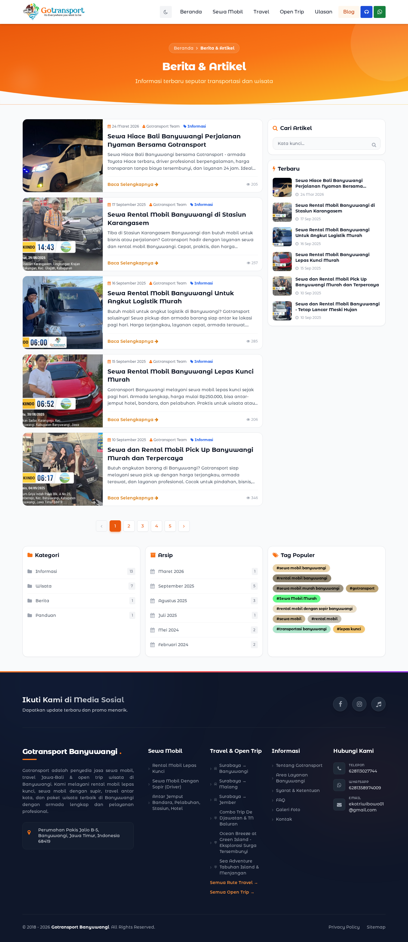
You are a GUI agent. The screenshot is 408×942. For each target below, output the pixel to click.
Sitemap (376, 927)
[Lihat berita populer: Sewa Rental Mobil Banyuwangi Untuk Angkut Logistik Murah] (282, 236)
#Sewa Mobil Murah (297, 598)
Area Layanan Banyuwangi (292, 778)
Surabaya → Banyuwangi (233, 768)
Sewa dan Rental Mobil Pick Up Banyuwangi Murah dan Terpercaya (337, 282)
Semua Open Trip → (232, 892)
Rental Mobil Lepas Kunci (174, 768)
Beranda (191, 12)
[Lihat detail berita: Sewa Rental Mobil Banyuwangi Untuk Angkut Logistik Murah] (63, 312)
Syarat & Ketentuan (298, 790)
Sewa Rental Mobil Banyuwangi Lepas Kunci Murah (332, 257)
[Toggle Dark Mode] (166, 12)
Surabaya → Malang (232, 784)
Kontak (284, 819)
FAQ (280, 800)
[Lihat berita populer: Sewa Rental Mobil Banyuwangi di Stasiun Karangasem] (282, 212)
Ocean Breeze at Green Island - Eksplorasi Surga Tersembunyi (238, 842)
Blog (349, 12)
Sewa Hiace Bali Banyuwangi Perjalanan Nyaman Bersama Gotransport (329, 186)
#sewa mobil (289, 619)
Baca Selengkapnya (131, 184)
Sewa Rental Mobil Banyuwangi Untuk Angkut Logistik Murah (332, 232)
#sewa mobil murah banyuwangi (308, 588)
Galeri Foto (288, 809)
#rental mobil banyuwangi (302, 578)
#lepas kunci (349, 629)
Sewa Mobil (228, 12)
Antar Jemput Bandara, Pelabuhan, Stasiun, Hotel (176, 802)
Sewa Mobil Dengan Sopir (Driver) (175, 784)
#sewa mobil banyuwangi (301, 568)
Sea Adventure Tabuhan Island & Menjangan (239, 867)
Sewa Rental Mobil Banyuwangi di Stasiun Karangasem (335, 208)
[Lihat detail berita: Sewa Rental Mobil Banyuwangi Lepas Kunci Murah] (63, 390)
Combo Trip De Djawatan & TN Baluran (237, 818)
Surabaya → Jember (232, 799)
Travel (261, 12)
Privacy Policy (344, 927)
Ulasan (323, 12)
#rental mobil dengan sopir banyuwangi (315, 608)
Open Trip (292, 12)
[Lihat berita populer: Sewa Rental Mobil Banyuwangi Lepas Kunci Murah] (282, 261)
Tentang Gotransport (299, 765)
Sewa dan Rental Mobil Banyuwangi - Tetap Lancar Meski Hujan (337, 306)
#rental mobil (325, 619)
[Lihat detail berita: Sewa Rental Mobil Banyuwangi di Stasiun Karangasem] (63, 234)
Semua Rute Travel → (234, 882)
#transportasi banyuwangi (302, 629)
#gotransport (362, 588)
